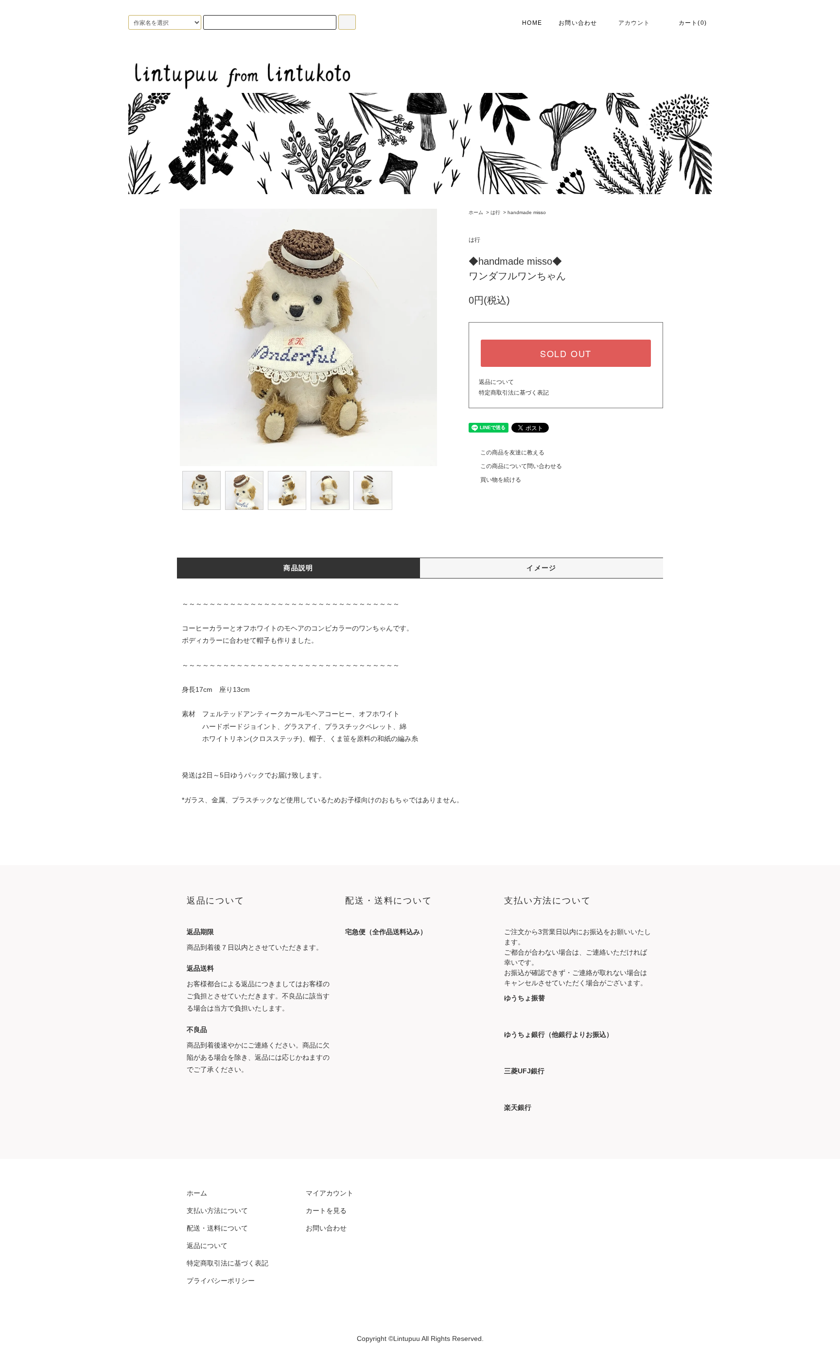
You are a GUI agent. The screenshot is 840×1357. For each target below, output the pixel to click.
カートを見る (326, 1210)
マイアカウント (329, 1193)
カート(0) (693, 22)
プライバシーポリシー (221, 1281)
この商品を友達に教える (512, 452)
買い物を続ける (500, 479)
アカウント (634, 22)
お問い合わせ (578, 22)
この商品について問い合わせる (521, 466)
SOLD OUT (566, 353)
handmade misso (527, 212)
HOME (531, 22)
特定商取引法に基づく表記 (514, 392)
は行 (495, 212)
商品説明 (298, 568)
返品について (496, 382)
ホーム (476, 212)
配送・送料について (217, 1228)
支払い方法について (217, 1210)
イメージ (541, 568)
